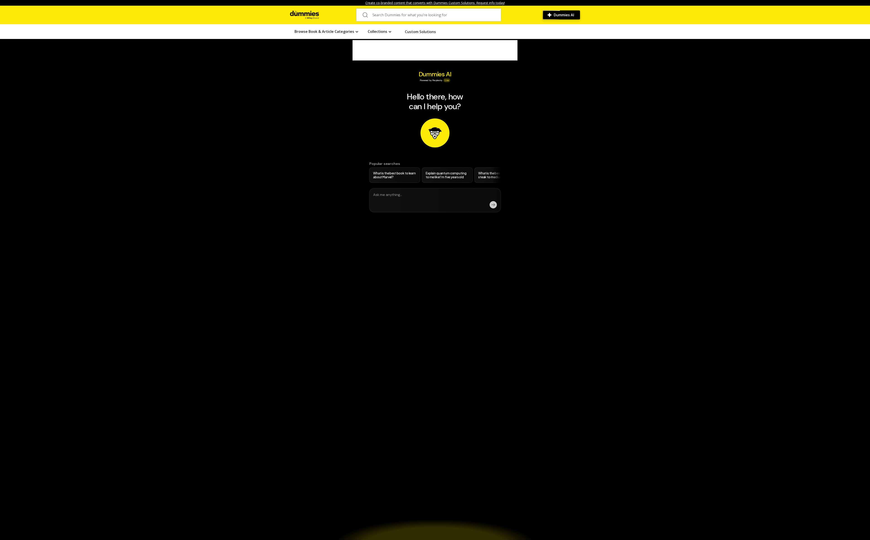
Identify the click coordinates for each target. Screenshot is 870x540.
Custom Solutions (420, 31)
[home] (304, 15)
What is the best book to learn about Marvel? (394, 175)
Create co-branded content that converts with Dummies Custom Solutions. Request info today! (435, 3)
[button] (326, 31)
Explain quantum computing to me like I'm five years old (446, 175)
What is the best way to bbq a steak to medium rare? (499, 175)
